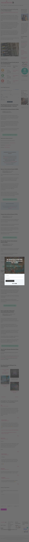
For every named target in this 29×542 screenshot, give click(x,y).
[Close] (23, 257)
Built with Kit (14, 283)
